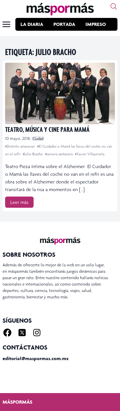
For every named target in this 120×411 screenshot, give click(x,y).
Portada (64, 24)
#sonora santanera (59, 154)
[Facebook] (7, 332)
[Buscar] (113, 6)
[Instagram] (37, 332)
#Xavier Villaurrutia (89, 154)
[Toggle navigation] (6, 24)
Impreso (95, 24)
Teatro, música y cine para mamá (47, 129)
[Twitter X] (22, 332)
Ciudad (38, 138)
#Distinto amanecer (20, 146)
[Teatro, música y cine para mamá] (60, 93)
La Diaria (31, 24)
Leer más (19, 202)
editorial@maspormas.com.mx (35, 358)
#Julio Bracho (33, 154)
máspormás (17, 402)
